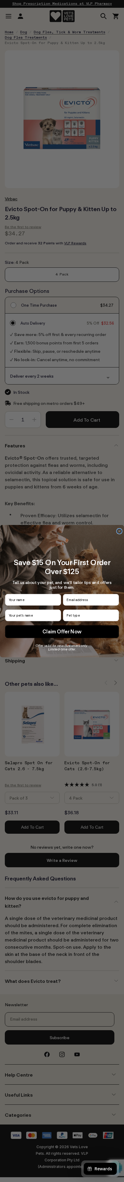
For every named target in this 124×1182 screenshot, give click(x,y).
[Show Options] (115, 615)
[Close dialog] (119, 531)
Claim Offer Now (61, 632)
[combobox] (90, 615)
